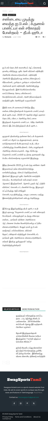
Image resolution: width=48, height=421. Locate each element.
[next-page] (7, 362)
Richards (8, 37)
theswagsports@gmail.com (28, 397)
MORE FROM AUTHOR (30, 309)
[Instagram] (20, 403)
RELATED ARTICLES (11, 309)
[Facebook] (4, 296)
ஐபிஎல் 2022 (12, 15)
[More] (27, 296)
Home (4, 11)
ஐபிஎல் (11, 11)
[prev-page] (4, 362)
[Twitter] (10, 296)
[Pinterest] (16, 296)
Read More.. (38, 392)
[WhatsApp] (21, 296)
